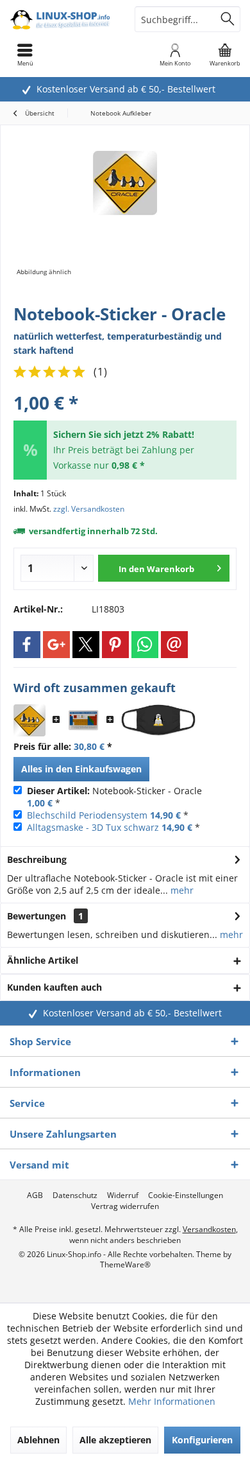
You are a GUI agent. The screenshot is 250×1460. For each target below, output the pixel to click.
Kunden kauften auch (54, 987)
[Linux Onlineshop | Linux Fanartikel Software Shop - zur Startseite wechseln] (62, 19)
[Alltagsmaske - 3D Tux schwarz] (158, 720)
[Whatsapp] (144, 644)
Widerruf (122, 1195)
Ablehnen (38, 1440)
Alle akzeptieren (115, 1440)
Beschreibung (37, 859)
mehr (181, 890)
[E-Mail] (174, 644)
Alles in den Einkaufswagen (81, 769)
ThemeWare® (125, 1264)
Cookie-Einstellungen (185, 1195)
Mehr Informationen (171, 1401)
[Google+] (56, 644)
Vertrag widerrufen (125, 1206)
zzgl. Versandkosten (88, 508)
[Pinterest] (115, 644)
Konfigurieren (202, 1440)
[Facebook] (26, 644)
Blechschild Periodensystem (87, 815)
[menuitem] (225, 54)
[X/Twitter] (85, 644)
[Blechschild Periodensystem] (83, 720)
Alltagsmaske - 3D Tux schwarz (93, 827)
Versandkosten (209, 1229)
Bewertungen (36, 916)
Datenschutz (75, 1195)
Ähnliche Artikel (42, 960)
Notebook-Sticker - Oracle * (114, 797)
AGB (35, 1195)
